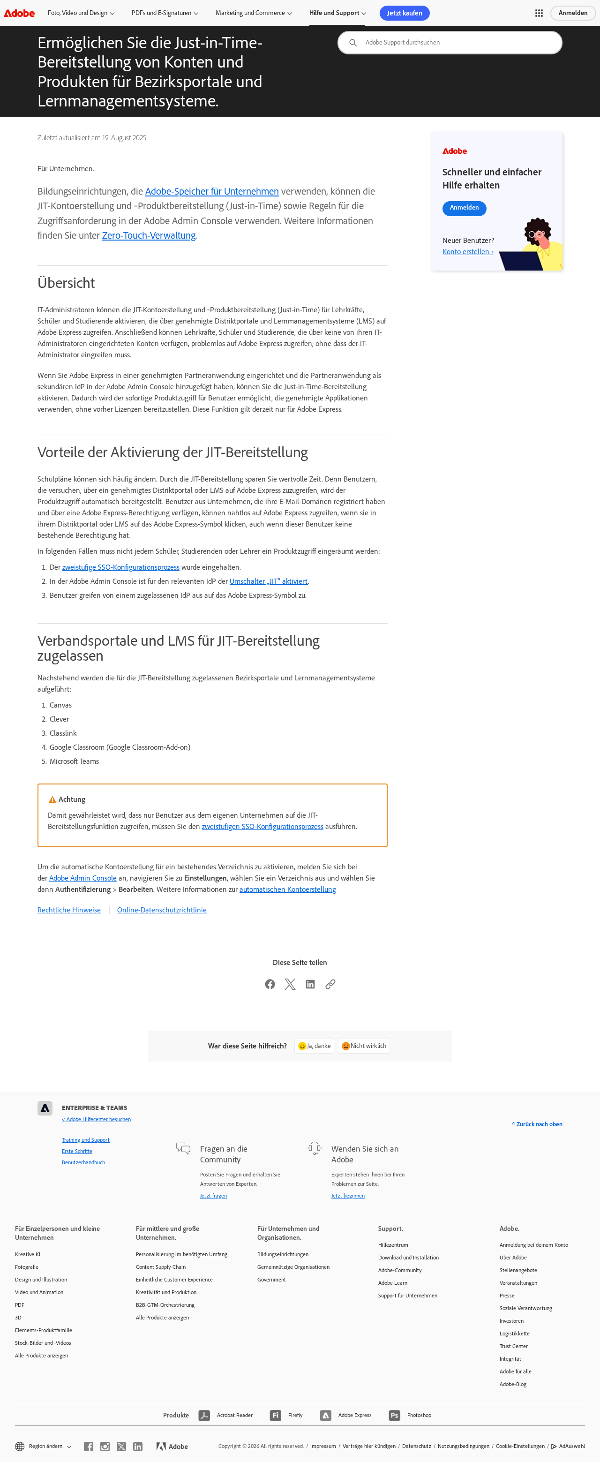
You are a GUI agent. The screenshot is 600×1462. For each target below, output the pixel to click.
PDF (19, 1305)
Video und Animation (39, 1292)
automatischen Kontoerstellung (288, 889)
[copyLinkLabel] (330, 987)
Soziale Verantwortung (526, 1308)
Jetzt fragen (213, 1195)
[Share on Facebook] (270, 987)
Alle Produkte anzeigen (41, 1355)
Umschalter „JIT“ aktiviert (269, 581)
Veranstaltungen (518, 1283)
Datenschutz (416, 1446)
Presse (507, 1295)
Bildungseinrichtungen (282, 1254)
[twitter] (121, 1446)
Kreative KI (27, 1254)
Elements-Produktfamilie (43, 1330)
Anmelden (573, 13)
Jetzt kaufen (404, 13)
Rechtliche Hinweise (69, 909)
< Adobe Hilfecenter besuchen (96, 1119)
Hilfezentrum (393, 1245)
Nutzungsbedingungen (463, 1446)
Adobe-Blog (513, 1384)
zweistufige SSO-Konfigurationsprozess (121, 567)
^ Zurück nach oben (537, 1124)
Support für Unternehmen (407, 1295)
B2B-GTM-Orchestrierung (165, 1305)
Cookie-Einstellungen (520, 1446)
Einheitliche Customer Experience (174, 1279)
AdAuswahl (572, 1446)
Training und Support (86, 1140)
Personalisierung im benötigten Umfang (181, 1254)
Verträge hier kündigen (369, 1446)
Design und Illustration (41, 1279)
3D (18, 1317)
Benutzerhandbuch (83, 1162)
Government (271, 1279)
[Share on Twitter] (290, 987)
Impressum (323, 1446)
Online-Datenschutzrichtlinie (162, 909)
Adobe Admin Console (83, 878)
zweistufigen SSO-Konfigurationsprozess (262, 826)
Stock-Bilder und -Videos (43, 1343)
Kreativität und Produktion (166, 1292)
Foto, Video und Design (77, 13)
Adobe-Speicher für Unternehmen (212, 191)
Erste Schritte (77, 1151)
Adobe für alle (516, 1371)
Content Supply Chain (161, 1267)
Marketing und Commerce (250, 13)
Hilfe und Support (334, 13)
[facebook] (88, 1446)
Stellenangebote (518, 1270)
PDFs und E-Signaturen (161, 13)
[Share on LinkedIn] (310, 987)
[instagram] (105, 1446)
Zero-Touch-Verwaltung (149, 235)
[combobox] (450, 42)
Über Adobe (513, 1257)
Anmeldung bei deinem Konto (534, 1245)
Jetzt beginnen (348, 1195)
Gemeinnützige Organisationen (293, 1267)
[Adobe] (19, 13)
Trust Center (514, 1346)
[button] (539, 13)
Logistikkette (515, 1333)
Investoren (512, 1321)
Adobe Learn (392, 1283)
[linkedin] (137, 1446)
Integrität (510, 1359)
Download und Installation (408, 1257)
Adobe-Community (400, 1270)
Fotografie (26, 1267)
